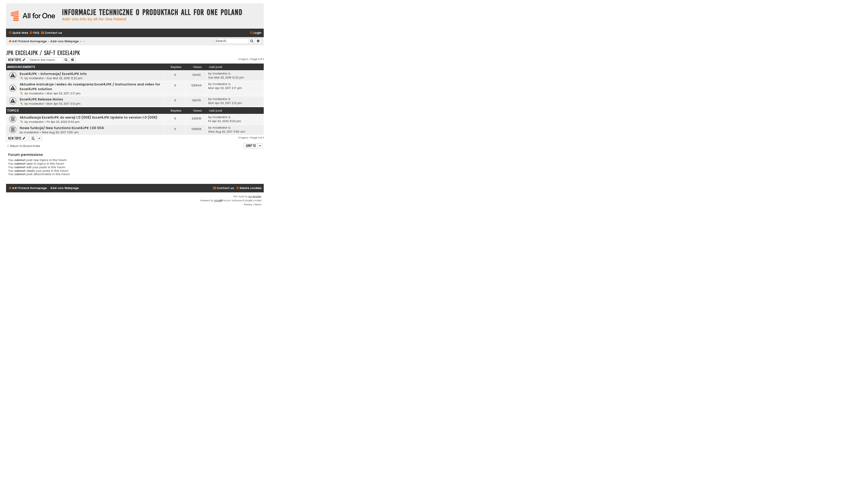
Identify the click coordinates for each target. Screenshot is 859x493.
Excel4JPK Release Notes (41, 99)
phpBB (217, 200)
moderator (36, 78)
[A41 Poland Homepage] (33, 16)
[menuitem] (34, 33)
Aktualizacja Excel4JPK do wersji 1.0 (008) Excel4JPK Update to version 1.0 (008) (88, 117)
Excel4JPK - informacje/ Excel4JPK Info (53, 74)
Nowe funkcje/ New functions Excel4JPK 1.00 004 (62, 128)
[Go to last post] (229, 74)
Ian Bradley (255, 196)
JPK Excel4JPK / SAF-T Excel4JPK (43, 52)
